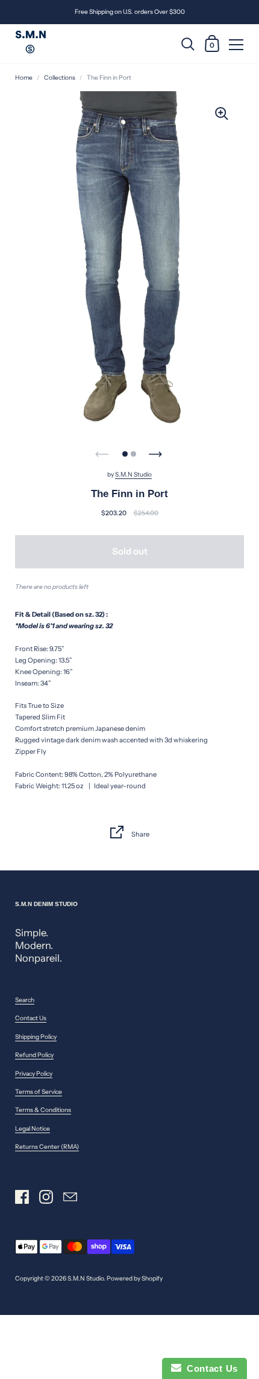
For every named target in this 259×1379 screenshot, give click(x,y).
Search (24, 1000)
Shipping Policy (36, 1037)
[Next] (156, 450)
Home (24, 78)
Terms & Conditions (43, 1110)
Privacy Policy (33, 1074)
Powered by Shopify (135, 1278)
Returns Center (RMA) (47, 1147)
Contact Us (30, 1018)
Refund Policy (34, 1055)
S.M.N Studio (133, 474)
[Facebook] (22, 1197)
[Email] (70, 1197)
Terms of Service (38, 1092)
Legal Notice (32, 1129)
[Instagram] (46, 1197)
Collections (59, 78)
